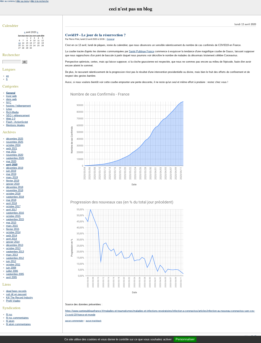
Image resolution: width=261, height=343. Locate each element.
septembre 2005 (15, 274)
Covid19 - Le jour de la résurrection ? (95, 35)
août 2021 (11, 148)
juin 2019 (11, 170)
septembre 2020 (15, 158)
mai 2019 (11, 174)
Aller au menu (22, 1)
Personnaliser (185, 339)
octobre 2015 (13, 216)
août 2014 (11, 235)
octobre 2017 (13, 206)
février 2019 (12, 180)
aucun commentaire (74, 321)
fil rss (9, 314)
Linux (9, 109)
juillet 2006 (12, 271)
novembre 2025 (14, 142)
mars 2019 (12, 177)
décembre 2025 (14, 138)
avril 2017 (11, 209)
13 (19, 43)
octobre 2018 (13, 193)
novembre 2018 (14, 190)
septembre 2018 (15, 196)
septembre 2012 (15, 258)
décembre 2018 (14, 187)
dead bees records (16, 291)
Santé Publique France (141, 51)
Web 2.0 (10, 118)
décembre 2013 (14, 245)
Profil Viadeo (13, 300)
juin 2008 (11, 267)
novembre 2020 (14, 154)
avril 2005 (11, 277)
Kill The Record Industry (19, 297)
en (7, 76)
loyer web (11, 96)
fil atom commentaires (18, 324)
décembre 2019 (14, 167)
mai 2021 (11, 151)
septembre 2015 (15, 219)
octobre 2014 (13, 232)
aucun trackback (93, 321)
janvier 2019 (12, 183)
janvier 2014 (12, 241)
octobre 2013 (13, 248)
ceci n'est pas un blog (130, 8)
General (110, 39)
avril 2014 (11, 238)
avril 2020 (11, 164)
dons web (11, 99)
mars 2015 (12, 225)
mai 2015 (11, 222)
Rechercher (11, 54)
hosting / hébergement (18, 105)
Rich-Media (12, 112)
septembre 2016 (15, 212)
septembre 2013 (15, 251)
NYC (8, 102)
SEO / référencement (18, 115)
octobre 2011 (13, 264)
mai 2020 (11, 161)
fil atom (10, 321)
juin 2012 (11, 261)
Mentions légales (15, 125)
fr (7, 79)
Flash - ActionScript (17, 121)
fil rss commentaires (17, 317)
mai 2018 (11, 200)
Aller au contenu (7, 1)
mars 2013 (12, 254)
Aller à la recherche (40, 1)
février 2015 (12, 229)
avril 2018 (11, 203)
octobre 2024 (13, 145)
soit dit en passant (16, 294)
